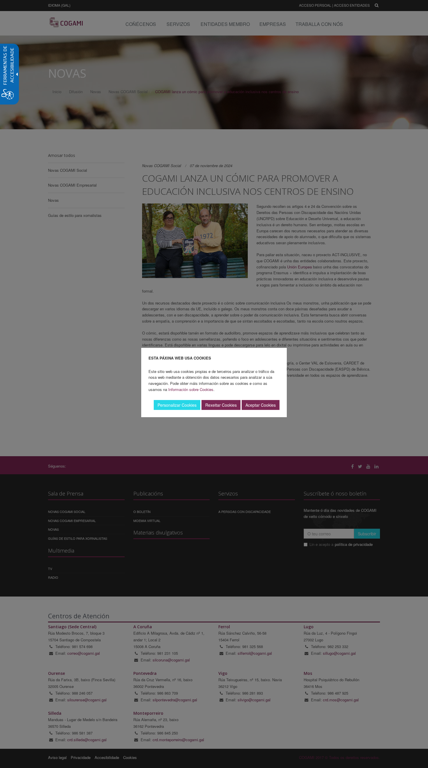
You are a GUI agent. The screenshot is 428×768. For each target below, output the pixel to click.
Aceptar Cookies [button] (260, 405)
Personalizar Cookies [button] (177, 405)
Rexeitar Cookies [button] (221, 405)
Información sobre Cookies (190, 389)
